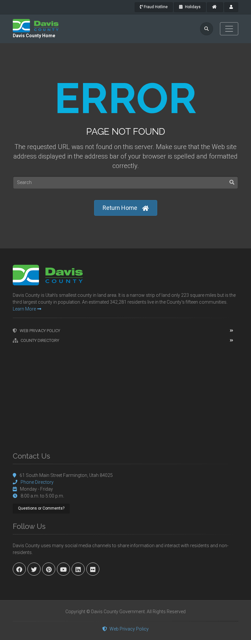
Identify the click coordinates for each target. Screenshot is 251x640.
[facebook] (19, 569)
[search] (206, 28)
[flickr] (92, 569)
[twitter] (34, 569)
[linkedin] (78, 569)
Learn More (24, 309)
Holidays (192, 7)
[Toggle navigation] (229, 28)
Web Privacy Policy (40, 330)
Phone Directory (37, 482)
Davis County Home (34, 35)
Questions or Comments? (41, 508)
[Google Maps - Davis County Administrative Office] (125, 394)
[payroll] (231, 7)
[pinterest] (48, 569)
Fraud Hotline (155, 7)
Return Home (120, 207)
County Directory (40, 340)
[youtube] (63, 569)
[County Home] (215, 7)
